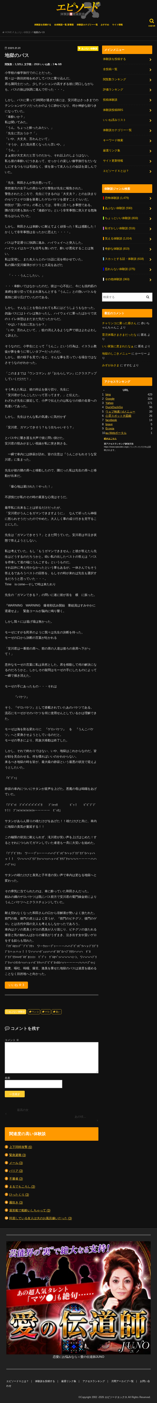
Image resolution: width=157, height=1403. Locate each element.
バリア (16, 1170)
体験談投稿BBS (113, 109)
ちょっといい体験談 (121, 218)
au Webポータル (116, 432)
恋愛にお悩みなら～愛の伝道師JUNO (78, 1356)
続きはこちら (110, 438)
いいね (16, 985)
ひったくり (19, 1194)
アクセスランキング (94, 1381)
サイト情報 (117, 24)
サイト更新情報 (113, 160)
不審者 (16, 1178)
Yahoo (109, 403)
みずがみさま (110, 365)
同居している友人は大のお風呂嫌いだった (40, 1218)
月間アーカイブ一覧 (122, 1381)
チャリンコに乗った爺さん (119, 323)
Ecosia (109, 428)
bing (108, 394)
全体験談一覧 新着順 (64, 24)
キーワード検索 (113, 140)
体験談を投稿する (42, 24)
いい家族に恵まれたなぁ (118, 346)
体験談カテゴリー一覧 (87, 24)
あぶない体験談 (17, 1011)
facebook (111, 420)
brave (109, 424)
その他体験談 (117, 279)
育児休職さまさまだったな (119, 334)
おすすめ (105, 24)
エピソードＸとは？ (116, 170)
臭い (58, 1011)
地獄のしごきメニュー (116, 353)
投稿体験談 (110, 99)
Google (109, 398)
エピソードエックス (116, 1397)
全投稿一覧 (110, 69)
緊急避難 (17, 1155)
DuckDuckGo (114, 407)
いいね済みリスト (114, 119)
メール (16, 1163)
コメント (12, 1040)
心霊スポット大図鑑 (118, 415)
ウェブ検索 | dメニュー (120, 411)
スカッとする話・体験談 (124, 258)
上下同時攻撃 (20, 1147)
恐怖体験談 (117, 197)
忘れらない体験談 (120, 269)
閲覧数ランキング (114, 79)
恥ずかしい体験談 (120, 228)
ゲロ (47, 1011)
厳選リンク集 (111, 150)
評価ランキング (113, 89)
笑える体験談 (118, 238)
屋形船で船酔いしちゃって (29, 1210)
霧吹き (16, 1202)
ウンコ (35, 1011)
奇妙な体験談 (117, 248)
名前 (7, 1077)
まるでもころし (22, 1186)
